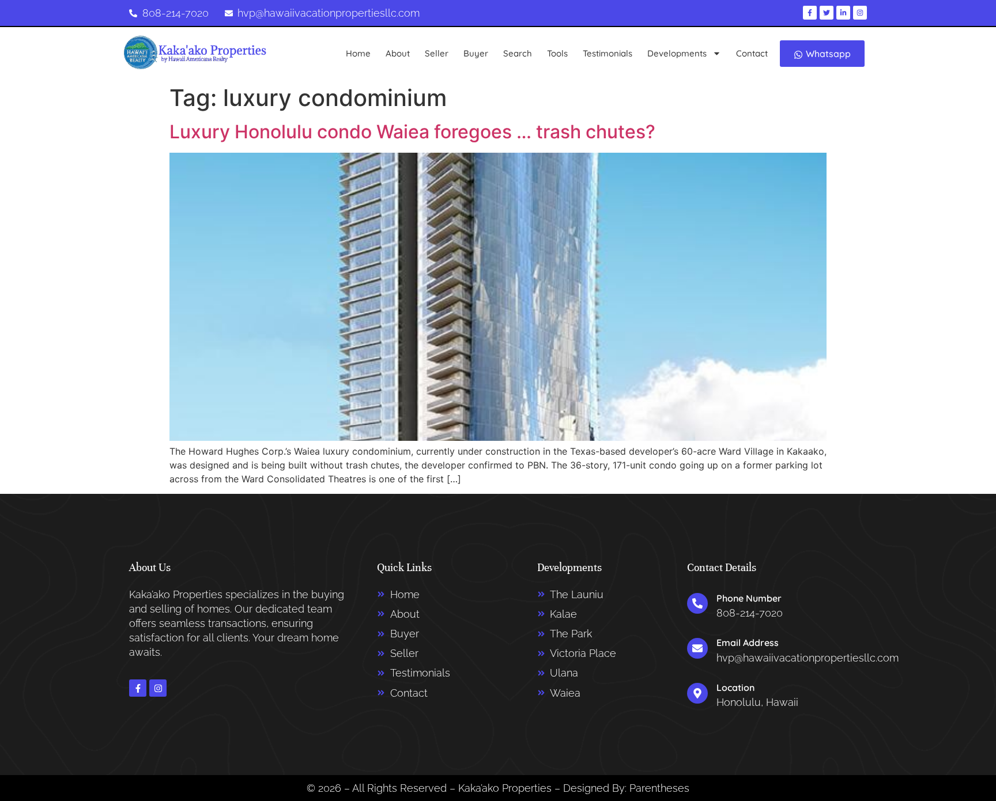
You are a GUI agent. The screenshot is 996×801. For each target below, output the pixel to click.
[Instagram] (158, 688)
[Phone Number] (697, 603)
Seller (436, 53)
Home (358, 53)
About (398, 53)
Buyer (475, 53)
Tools (557, 53)
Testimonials (607, 53)
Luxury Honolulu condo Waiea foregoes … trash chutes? (412, 131)
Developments (677, 53)
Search (517, 53)
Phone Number (749, 598)
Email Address (747, 642)
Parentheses (659, 788)
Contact (752, 53)
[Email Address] (697, 648)
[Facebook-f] (137, 688)
